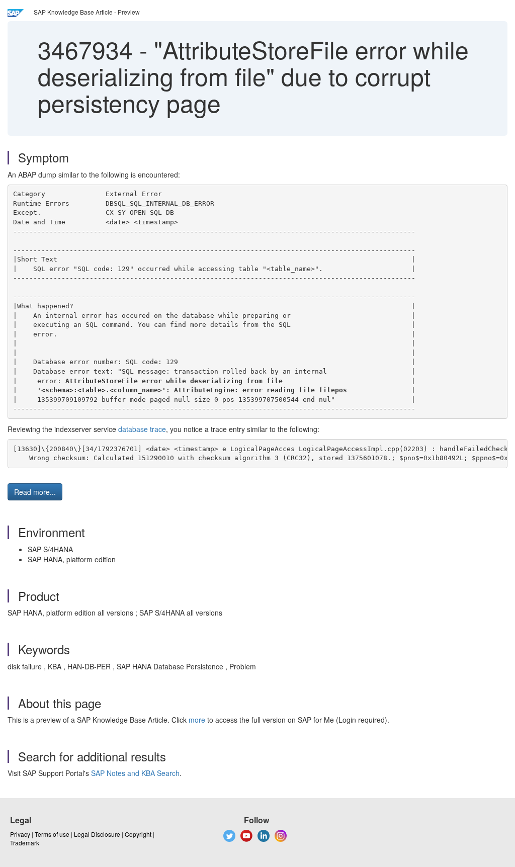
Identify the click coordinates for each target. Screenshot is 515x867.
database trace (142, 429)
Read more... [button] (35, 492)
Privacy (20, 834)
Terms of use (52, 834)
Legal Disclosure (97, 834)
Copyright (138, 834)
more (197, 720)
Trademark (24, 842)
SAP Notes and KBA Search (135, 773)
